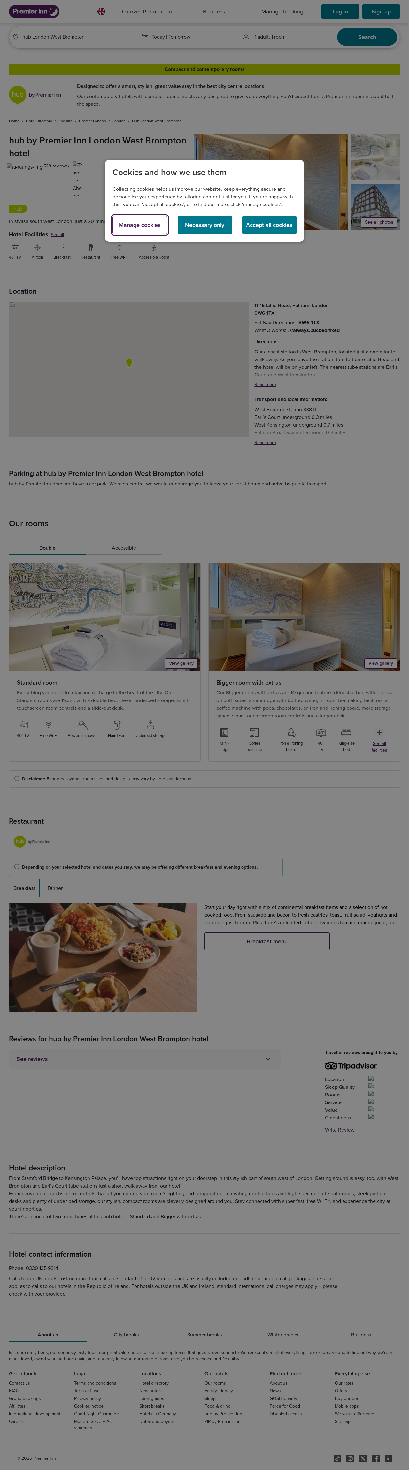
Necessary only (204, 224)
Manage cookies (140, 224)
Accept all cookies (269, 224)
